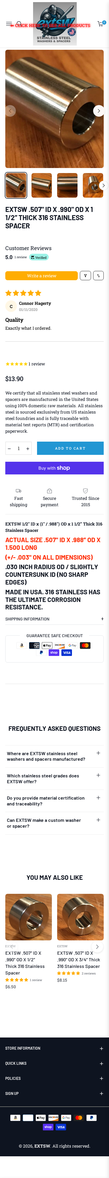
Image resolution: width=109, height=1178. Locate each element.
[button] (17, 979)
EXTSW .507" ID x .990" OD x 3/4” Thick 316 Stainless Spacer (78, 959)
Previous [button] (10, 111)
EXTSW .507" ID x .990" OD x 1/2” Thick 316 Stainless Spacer (25, 963)
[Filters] (85, 275)
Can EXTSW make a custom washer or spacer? (44, 823)
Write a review (41, 275)
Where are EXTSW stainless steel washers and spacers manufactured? (46, 756)
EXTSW (10, 946)
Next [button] (99, 111)
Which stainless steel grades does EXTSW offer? (43, 778)
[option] (54, 109)
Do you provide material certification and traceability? (46, 801)
